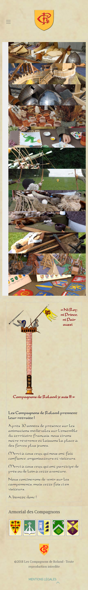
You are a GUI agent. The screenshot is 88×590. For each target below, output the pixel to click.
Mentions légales (42, 579)
